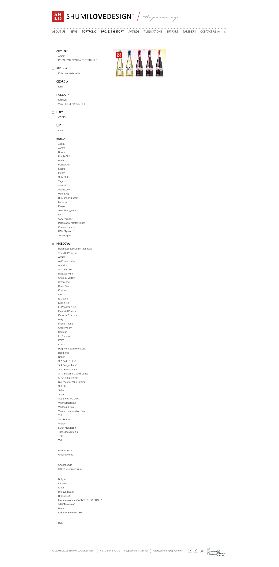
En (223, 32)
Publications (153, 31)
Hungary (62, 95)
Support (172, 31)
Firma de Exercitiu (67, 315)
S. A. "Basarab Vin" (68, 369)
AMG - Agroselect (67, 261)
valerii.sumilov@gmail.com (168, 550)
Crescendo (64, 282)
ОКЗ (60, 214)
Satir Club (63, 177)
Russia (60, 138)
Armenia (62, 51)
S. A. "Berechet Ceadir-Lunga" (73, 373)
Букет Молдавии (67, 428)
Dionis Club (64, 156)
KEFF (61, 340)
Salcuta (62, 386)
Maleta (61, 173)
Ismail (61, 487)
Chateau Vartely (66, 278)
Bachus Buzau (65, 450)
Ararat (61, 56)
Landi (61, 130)
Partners (189, 31)
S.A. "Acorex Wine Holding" (72, 382)
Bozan (61, 152)
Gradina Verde (65, 454)
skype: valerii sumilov (136, 550)
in (196, 551)
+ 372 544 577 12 (110, 550)
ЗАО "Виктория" (66, 504)
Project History (112, 31)
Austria (61, 68)
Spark (61, 394)
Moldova (63, 243)
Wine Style (63, 194)
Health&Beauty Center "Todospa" (75, 248)
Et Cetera (63, 298)
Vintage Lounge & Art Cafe (72, 411)
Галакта (62, 202)
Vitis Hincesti (65, 419)
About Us (58, 31)
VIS (60, 415)
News (73, 31)
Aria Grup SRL (65, 269)
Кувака (61, 206)
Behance (202, 551)
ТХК (60, 440)
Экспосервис (65, 235)
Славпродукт (65, 465)
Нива (61, 508)
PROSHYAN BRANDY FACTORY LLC (77, 60)
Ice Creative (64, 336)
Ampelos (62, 265)
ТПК (60, 436)
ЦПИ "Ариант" (65, 231)
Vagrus (61, 181)
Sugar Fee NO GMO (68, 398)
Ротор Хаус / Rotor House (71, 223)
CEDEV (62, 117)
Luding (61, 169)
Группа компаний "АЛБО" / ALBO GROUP (80, 500)
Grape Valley (65, 328)
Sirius (61, 390)
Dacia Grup (64, 286)
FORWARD (64, 164)
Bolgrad (62, 479)
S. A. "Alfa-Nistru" (67, 361)
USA (58, 125)
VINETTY (63, 185)
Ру (218, 32)
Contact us (208, 31)
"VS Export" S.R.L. (67, 253)
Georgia (62, 81)
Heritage (62, 332)
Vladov (61, 423)
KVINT (61, 344)
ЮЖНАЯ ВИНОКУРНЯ (70, 512)
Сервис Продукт (67, 227)
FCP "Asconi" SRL (67, 307)
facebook (190, 551)
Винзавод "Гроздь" (68, 198)
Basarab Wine (65, 273)
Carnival (62, 100)
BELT (61, 523)
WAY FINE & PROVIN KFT (71, 104)
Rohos (61, 357)
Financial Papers (67, 311)
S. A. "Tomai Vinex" (68, 378)
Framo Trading (65, 323)
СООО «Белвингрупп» (70, 469)
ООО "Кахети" (65, 219)
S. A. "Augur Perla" (67, 365)
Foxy (60, 319)
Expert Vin (63, 303)
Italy (59, 112)
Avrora (61, 148)
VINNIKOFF (64, 189)
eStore (61, 294)
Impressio (63, 483)
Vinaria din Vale (66, 407)
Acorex (61, 257)
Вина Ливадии (66, 492)
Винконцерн (64, 496)
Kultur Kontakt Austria (69, 73)
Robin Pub (63, 353)
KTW (60, 86)
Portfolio (89, 31)
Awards (133, 31)
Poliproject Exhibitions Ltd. (72, 348)
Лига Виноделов (67, 210)
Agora (61, 144)
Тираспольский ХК (68, 432)
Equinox (62, 290)
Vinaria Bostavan (67, 403)
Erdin (61, 160)
